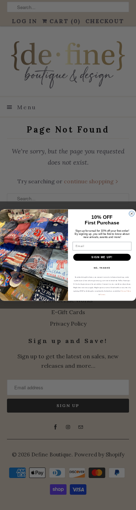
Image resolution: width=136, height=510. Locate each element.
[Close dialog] (131, 213)
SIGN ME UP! (102, 257)
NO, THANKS (102, 267)
